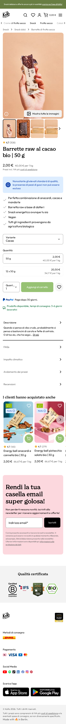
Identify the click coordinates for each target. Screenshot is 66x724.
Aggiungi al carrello (37, 287)
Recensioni (9, 384)
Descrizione (10, 322)
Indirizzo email (18, 523)
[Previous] (1, 23)
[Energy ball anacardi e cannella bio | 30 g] (18, 432)
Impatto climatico (13, 359)
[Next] (64, 23)
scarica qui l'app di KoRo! (52, 4)
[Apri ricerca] (25, 15)
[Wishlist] (33, 15)
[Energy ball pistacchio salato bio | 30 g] (49, 432)
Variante (10, 237)
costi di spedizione (28, 169)
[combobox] (32, 240)
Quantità (10, 285)
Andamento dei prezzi (16, 371)
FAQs (6, 347)
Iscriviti (52, 522)
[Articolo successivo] (60, 128)
